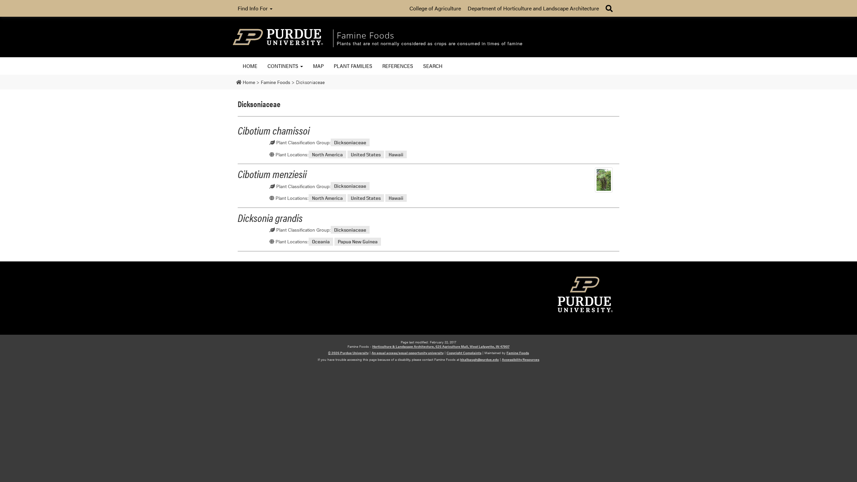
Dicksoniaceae (350, 142)
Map (318, 66)
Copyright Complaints (464, 352)
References (397, 66)
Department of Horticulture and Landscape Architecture (533, 8)
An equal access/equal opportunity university (408, 352)
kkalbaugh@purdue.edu (479, 359)
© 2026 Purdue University (348, 352)
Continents (283, 66)
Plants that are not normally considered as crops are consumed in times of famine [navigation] (430, 44)
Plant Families (353, 66)
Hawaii (396, 154)
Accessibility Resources (520, 359)
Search (433, 66)
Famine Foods (518, 352)
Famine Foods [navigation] (365, 35)
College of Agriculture (435, 8)
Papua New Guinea (358, 241)
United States (366, 154)
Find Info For (253, 8)
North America (327, 154)
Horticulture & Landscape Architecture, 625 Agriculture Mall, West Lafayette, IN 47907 (441, 346)
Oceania (321, 241)
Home (250, 66)
